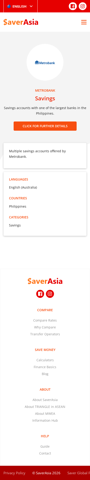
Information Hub (45, 420)
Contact (45, 453)
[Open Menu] (84, 22)
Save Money (45, 349)
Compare (45, 310)
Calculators (45, 360)
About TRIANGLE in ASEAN (45, 406)
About (45, 389)
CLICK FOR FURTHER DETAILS (45, 126)
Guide (45, 446)
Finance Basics (45, 367)
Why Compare (45, 327)
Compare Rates (45, 320)
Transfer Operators (45, 334)
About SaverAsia (45, 400)
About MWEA (45, 413)
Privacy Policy (14, 473)
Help (45, 436)
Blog (45, 374)
